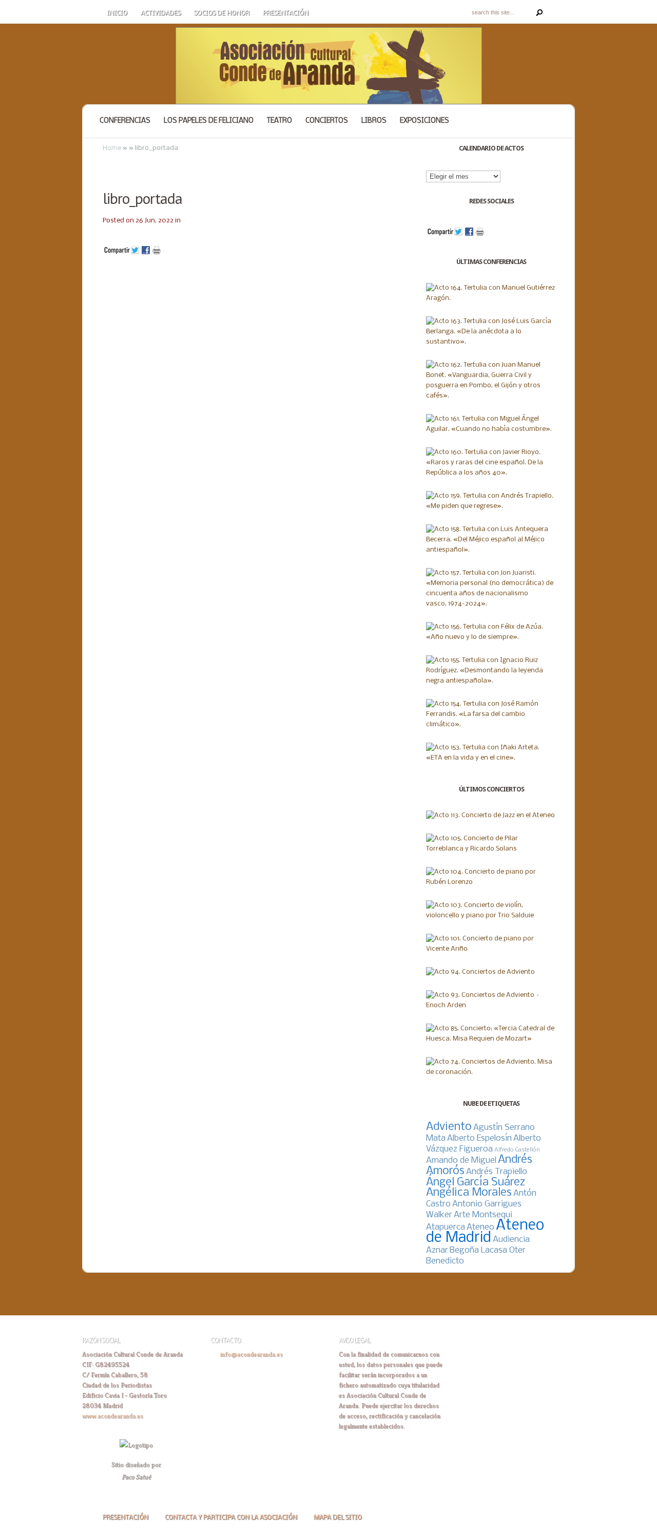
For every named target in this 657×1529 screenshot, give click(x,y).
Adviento (449, 1127)
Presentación (285, 13)
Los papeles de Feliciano (209, 121)
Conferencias (125, 121)
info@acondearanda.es (251, 1354)
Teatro (279, 121)
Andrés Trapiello (496, 1171)
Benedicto (445, 1261)
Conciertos (326, 121)
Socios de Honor (221, 13)
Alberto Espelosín (479, 1138)
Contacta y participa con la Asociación (231, 1518)
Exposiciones (424, 121)
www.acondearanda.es (112, 1415)
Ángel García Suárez (475, 1182)
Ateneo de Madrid (485, 1232)
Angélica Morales (469, 1193)
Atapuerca (445, 1227)
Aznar (437, 1250)
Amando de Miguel (461, 1160)
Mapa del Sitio (338, 1518)
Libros (374, 121)
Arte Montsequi (483, 1215)
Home (112, 148)
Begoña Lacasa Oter (488, 1250)
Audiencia (511, 1239)
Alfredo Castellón (517, 1150)
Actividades (161, 13)
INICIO (117, 13)
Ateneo (480, 1227)
